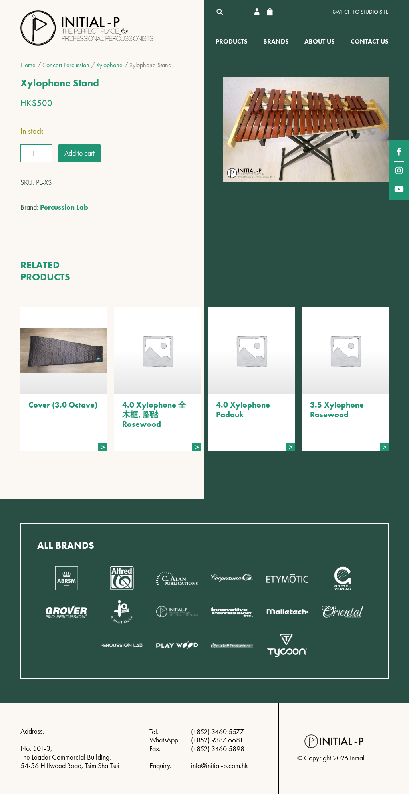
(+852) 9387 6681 (217, 739)
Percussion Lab (64, 207)
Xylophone (109, 65)
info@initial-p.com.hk (219, 765)
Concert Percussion (65, 65)
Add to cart (79, 153)
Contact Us (370, 41)
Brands (276, 41)
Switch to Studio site (361, 11)
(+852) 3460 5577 (217, 731)
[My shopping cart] (270, 12)
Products (232, 41)
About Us (319, 41)
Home (28, 65)
